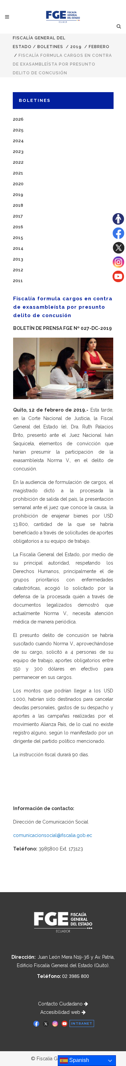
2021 (18, 173)
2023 (18, 151)
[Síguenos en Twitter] (118, 252)
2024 (18, 140)
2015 (18, 237)
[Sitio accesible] (118, 223)
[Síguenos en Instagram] (118, 266)
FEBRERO (99, 46)
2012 (18, 269)
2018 (18, 205)
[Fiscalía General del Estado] (63, 17)
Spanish (78, 1060)
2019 (76, 46)
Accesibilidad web (61, 1012)
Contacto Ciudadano (61, 1003)
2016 (18, 226)
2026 (18, 119)
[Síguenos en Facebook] (118, 237)
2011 (18, 280)
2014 (18, 248)
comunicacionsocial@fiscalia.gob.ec (52, 835)
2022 (18, 162)
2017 (18, 216)
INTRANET (81, 1023)
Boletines (50, 46)
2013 (18, 259)
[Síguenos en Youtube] (118, 280)
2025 (18, 129)
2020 (18, 183)
